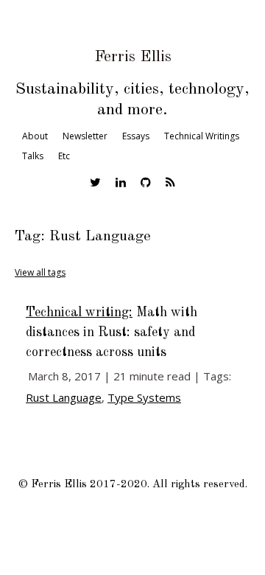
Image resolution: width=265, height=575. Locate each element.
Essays (135, 136)
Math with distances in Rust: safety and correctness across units (111, 332)
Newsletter (85, 136)
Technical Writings (201, 136)
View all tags (40, 272)
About (35, 136)
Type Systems (144, 397)
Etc (64, 156)
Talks (32, 156)
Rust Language (64, 397)
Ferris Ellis (133, 57)
